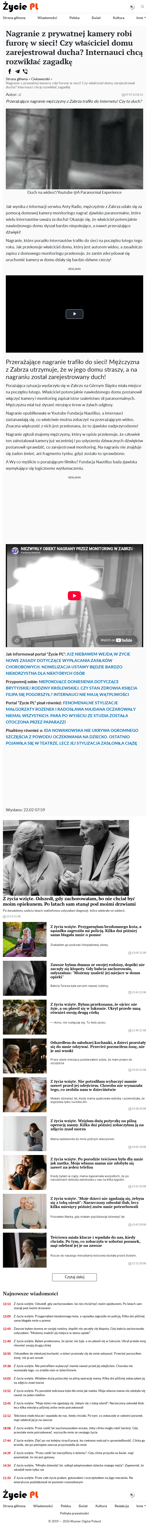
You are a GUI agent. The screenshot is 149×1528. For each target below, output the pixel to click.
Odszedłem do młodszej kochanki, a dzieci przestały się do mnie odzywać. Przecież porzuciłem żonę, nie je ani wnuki (77, 1355)
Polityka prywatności (74, 1513)
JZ (19, 95)
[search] (142, 6)
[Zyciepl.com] (20, 6)
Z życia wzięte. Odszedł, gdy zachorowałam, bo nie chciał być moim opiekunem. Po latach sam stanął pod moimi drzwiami (78, 1306)
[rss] (131, 6)
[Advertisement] (74, 511)
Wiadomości (47, 18)
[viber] (25, 71)
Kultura (118, 18)
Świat (96, 18)
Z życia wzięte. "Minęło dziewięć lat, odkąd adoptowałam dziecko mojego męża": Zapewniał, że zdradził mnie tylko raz (79, 1467)
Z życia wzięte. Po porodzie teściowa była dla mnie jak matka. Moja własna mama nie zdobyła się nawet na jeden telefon (79, 1393)
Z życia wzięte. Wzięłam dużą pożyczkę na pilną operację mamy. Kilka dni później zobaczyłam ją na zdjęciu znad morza (79, 1380)
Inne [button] (139, 18)
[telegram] (17, 71)
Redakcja (122, 1506)
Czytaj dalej (74, 1277)
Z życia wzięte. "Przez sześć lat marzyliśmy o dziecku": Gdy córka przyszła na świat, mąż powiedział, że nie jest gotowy (74, 1455)
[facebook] (10, 71)
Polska (74, 18)
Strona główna (14, 18)
